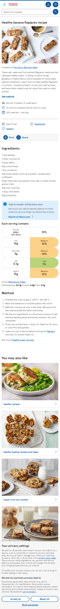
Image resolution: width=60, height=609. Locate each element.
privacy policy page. (47, 557)
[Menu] (4, 4)
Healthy (10, 128)
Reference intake (17, 281)
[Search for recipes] (55, 12)
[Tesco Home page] (13, 4)
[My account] (48, 4)
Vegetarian (39, 124)
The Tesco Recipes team (25, 67)
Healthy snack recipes (23, 339)
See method (8, 96)
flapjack (51, 331)
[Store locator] (55, 4)
